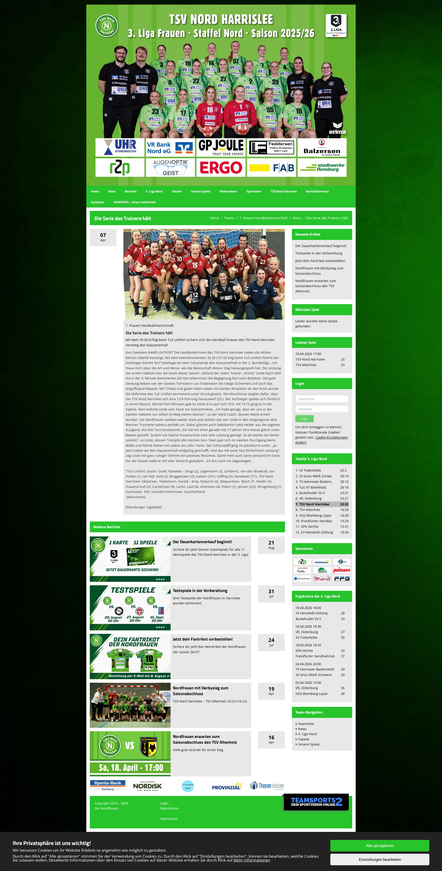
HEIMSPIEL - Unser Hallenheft (134, 202)
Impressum (169, 818)
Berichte (131, 191)
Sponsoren (253, 191)
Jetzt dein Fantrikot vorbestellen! (203, 639)
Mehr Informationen (251, 860)
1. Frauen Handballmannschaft (264, 218)
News (297, 218)
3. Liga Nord (154, 191)
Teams (229, 218)
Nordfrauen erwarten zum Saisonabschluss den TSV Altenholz (205, 739)
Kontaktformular (317, 191)
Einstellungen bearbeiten (380, 859)
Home (95, 191)
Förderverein (228, 191)
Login (164, 803)
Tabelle (177, 191)
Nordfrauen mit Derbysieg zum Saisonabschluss (200, 691)
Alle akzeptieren (380, 846)
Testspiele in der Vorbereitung (200, 590)
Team (112, 191)
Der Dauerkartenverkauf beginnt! (202, 542)
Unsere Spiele (200, 191)
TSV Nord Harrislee (283, 191)
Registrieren (169, 808)
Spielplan (97, 202)
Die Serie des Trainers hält (327, 218)
